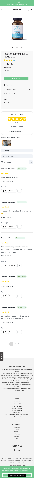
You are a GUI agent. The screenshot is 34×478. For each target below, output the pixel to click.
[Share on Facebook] (4, 103)
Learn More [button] (25, 470)
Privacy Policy (17, 412)
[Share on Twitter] (8, 103)
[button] (12, 47)
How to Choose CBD (17, 406)
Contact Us (17, 401)
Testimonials (17, 436)
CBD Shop (17, 431)
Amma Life (17, 9)
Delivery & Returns (17, 408)
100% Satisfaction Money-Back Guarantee (17, 414)
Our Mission (17, 427)
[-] (4, 73)
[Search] (27, 9)
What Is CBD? (17, 404)
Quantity (6, 70)
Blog (17, 438)
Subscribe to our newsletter (17, 475)
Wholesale (17, 434)
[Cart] (31, 9)
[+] (10, 73)
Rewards (17, 429)
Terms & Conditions (17, 410)
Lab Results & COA (17, 417)
